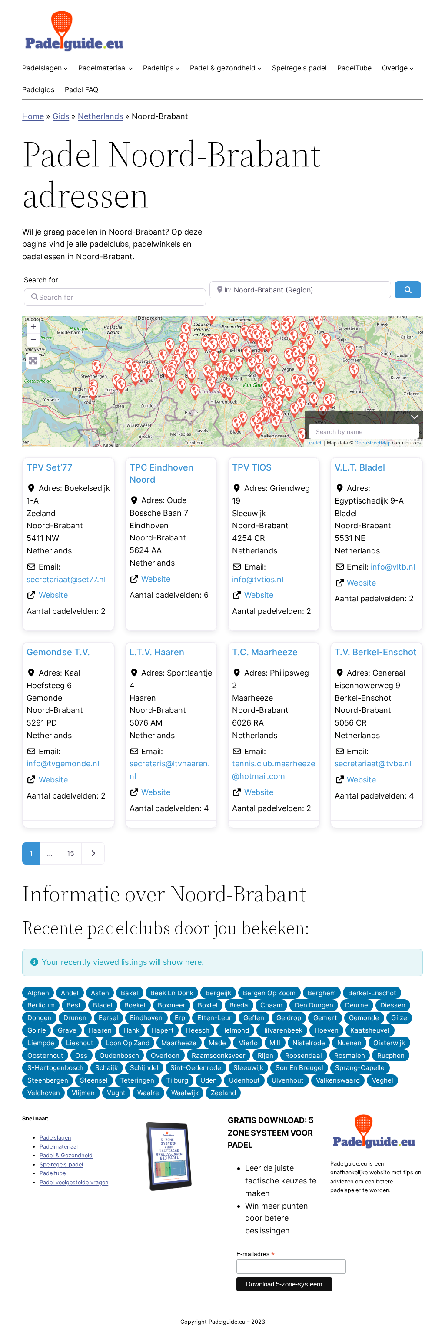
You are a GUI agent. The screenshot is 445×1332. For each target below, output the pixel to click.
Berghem (322, 993)
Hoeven (327, 1030)
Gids (61, 116)
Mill (274, 1043)
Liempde (40, 1043)
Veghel (382, 1080)
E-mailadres (255, 1254)
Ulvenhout (288, 1080)
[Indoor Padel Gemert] (312, 373)
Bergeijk (218, 993)
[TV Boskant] (268, 374)
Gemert (325, 1018)
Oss (81, 1055)
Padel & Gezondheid (66, 1155)
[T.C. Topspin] (350, 351)
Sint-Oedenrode (195, 1068)
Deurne (356, 1005)
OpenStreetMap (373, 442)
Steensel (94, 1080)
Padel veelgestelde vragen (74, 1182)
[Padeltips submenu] (177, 68)
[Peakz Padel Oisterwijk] (231, 370)
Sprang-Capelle (360, 1068)
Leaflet (314, 442)
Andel (70, 993)
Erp (180, 1018)
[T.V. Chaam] (181, 386)
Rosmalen (349, 1055)
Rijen (265, 1055)
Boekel (135, 1005)
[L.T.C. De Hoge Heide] (234, 340)
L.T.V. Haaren (157, 652)
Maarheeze (178, 1043)
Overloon (165, 1055)
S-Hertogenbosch (55, 1068)
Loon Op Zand (127, 1043)
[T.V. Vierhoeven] (121, 385)
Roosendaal (303, 1055)
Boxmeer (172, 1005)
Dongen (39, 1018)
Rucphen (391, 1055)
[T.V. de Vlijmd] (275, 327)
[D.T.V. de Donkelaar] (261, 345)
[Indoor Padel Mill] (326, 340)
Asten (100, 993)
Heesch (197, 1030)
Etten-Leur (214, 1018)
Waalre (148, 1093)
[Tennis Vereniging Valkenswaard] (275, 422)
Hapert (163, 1030)
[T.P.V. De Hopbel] (273, 361)
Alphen (38, 993)
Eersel (108, 1018)
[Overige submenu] (411, 68)
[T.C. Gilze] (191, 375)
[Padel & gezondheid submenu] (259, 68)
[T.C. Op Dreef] (327, 401)
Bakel (129, 993)
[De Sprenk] (320, 385)
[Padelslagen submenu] (65, 68)
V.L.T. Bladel (360, 467)
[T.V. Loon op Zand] (214, 357)
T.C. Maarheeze (265, 652)
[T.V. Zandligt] (229, 393)
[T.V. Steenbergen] (96, 367)
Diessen (392, 1005)
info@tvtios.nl (257, 579)
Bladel (103, 1005)
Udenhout (244, 1080)
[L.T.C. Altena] (211, 316)
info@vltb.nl (393, 566)
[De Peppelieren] (259, 370)
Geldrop (288, 1018)
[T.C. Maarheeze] (302, 435)
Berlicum (41, 1005)
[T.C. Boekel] (312, 361)
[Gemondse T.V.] (259, 360)
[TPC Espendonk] (313, 400)
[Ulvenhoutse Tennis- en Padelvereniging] (171, 374)
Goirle (36, 1030)
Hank (131, 1030)
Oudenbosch (119, 1055)
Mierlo (248, 1043)
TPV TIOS (252, 467)
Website (53, 595)
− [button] (33, 339)
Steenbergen (47, 1080)
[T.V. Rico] (135, 378)
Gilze (399, 1018)
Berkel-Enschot (372, 993)
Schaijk (106, 1068)
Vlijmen (83, 1093)
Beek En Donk (171, 993)
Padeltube (53, 1173)
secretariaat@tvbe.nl (373, 763)
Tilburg (177, 1080)
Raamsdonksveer (219, 1055)
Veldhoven (43, 1093)
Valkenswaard (338, 1080)
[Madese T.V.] (169, 345)
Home (33, 116)
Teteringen (137, 1080)
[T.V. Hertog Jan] (300, 363)
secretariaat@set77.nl (66, 579)
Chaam (271, 1005)
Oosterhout (45, 1055)
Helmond (235, 1030)
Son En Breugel (299, 1068)
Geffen (253, 1018)
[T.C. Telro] (293, 337)
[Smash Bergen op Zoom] (92, 392)
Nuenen (349, 1043)
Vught (116, 1093)
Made (217, 1043)
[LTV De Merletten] (251, 364)
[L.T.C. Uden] (303, 349)
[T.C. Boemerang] (213, 345)
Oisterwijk (389, 1043)
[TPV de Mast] (294, 410)
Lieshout (79, 1043)
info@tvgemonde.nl (63, 763)
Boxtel (208, 1005)
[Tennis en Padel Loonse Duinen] (354, 371)
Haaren (100, 1030)
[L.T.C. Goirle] (211, 384)
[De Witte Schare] (303, 328)
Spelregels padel (61, 1164)
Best (73, 1005)
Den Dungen (314, 1005)
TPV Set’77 (50, 467)
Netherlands (100, 116)
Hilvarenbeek (281, 1030)
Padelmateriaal (59, 1146)
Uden (208, 1080)
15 (70, 853)
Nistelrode (308, 1043)
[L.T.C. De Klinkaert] (223, 345)
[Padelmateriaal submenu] (131, 68)
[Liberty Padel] (193, 355)
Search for (41, 279)
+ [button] (33, 326)
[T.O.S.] (258, 430)
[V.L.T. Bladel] (236, 424)
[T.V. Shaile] (303, 391)
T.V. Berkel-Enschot (375, 652)
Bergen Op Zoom (269, 993)
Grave (67, 1030)
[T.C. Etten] (146, 375)
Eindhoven (146, 1018)
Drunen (74, 1018)
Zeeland (223, 1093)
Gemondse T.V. (58, 652)
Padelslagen (55, 1137)
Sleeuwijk (248, 1068)
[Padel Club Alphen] (195, 392)
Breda (238, 1005)
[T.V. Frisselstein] (288, 355)
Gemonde (364, 1018)
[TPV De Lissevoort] (288, 393)
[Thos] (317, 321)
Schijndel (144, 1068)
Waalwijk (185, 1093)
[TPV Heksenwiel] (162, 357)
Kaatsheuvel (369, 1030)
